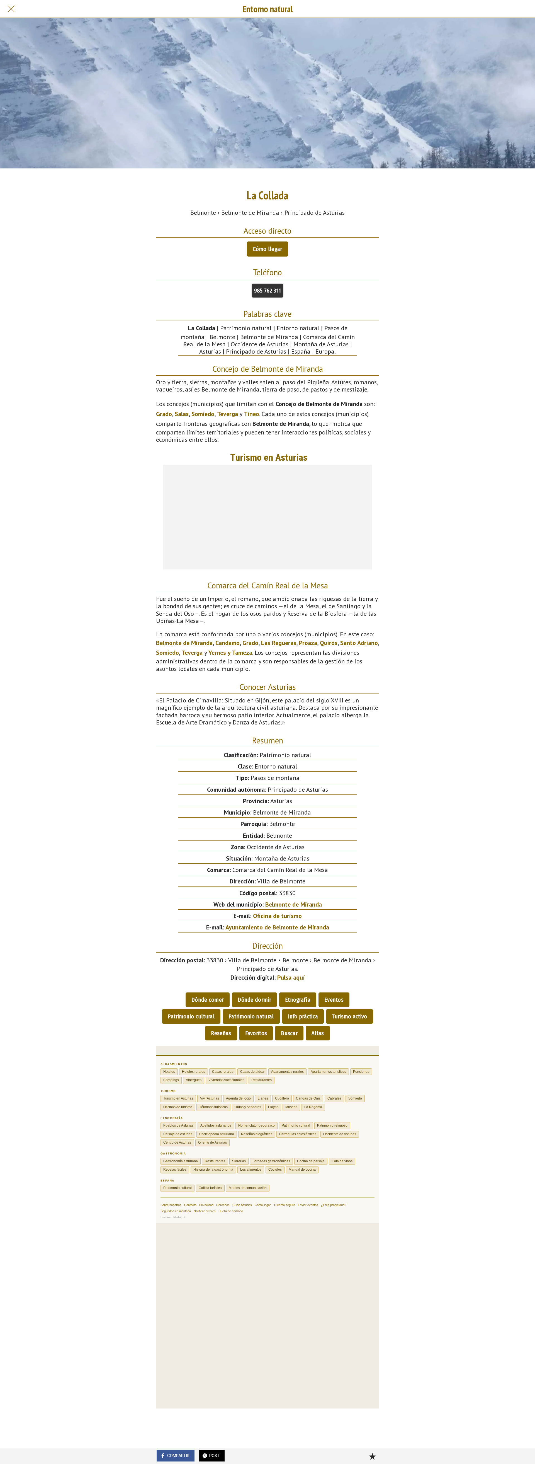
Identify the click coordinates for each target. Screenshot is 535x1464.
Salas (182, 414)
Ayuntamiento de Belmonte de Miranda (277, 927)
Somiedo (202, 414)
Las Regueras (278, 643)
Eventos (334, 999)
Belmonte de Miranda (184, 643)
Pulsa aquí (291, 977)
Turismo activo (349, 1016)
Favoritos (256, 1033)
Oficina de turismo (277, 916)
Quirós (328, 643)
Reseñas (221, 1033)
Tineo (251, 414)
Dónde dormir (254, 999)
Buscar (289, 1033)
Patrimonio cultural (191, 1016)
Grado (164, 414)
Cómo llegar (267, 249)
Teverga (227, 414)
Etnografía (297, 999)
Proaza (308, 643)
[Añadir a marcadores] (372, 1456)
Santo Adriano (359, 643)
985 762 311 (267, 290)
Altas (318, 1033)
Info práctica (303, 1016)
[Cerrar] (11, 9)
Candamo (227, 643)
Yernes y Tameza (230, 652)
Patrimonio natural (251, 1016)
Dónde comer (207, 999)
